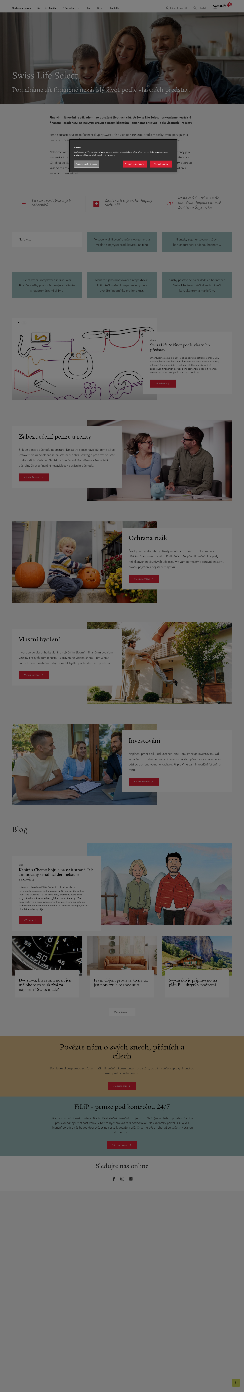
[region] (123, 155)
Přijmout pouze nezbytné (135, 164)
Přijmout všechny (161, 164)
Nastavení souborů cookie (86, 164)
